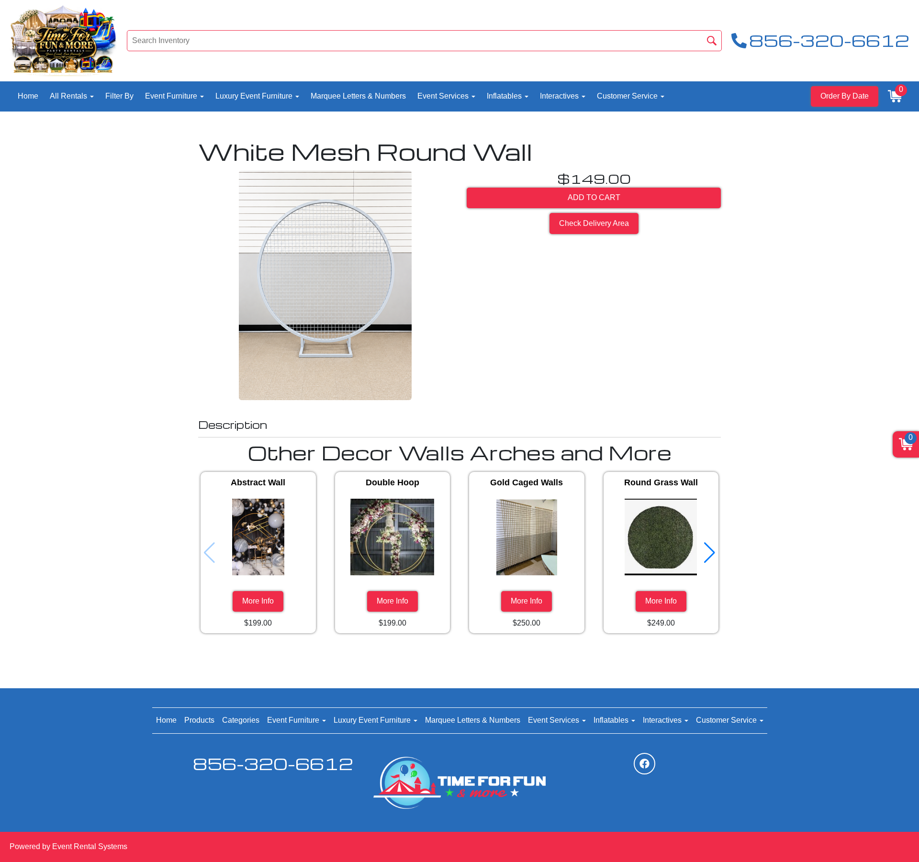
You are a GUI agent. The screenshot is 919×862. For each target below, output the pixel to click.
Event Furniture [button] (172, 96)
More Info (258, 601)
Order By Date (844, 96)
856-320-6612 (273, 763)
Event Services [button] (444, 96)
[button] (709, 552)
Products (199, 720)
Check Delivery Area (594, 223)
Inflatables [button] (505, 96)
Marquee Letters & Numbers (358, 96)
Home (28, 96)
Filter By (119, 96)
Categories (240, 720)
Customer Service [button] (628, 96)
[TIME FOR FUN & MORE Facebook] (644, 763)
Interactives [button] (560, 96)
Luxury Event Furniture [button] (254, 96)
